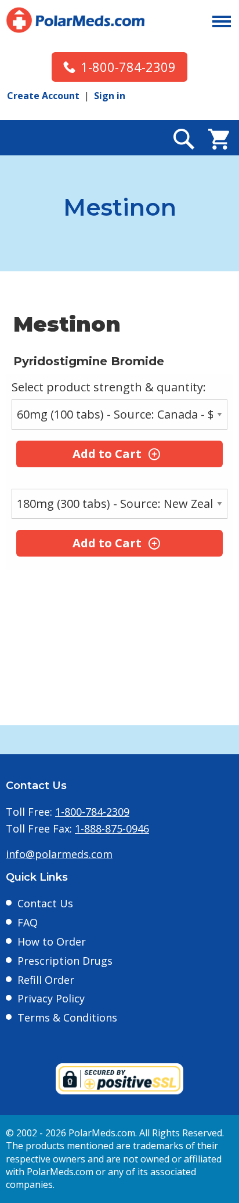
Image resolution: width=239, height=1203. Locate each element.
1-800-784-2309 (128, 66)
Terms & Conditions (67, 1017)
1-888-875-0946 (112, 828)
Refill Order (45, 980)
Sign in (109, 95)
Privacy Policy (51, 998)
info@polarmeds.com (59, 854)
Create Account (43, 95)
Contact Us (45, 903)
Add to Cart (107, 453)
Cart (218, 139)
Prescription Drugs (65, 961)
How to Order (51, 941)
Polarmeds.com (75, 20)
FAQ (27, 922)
